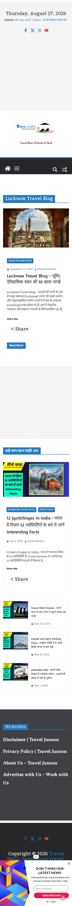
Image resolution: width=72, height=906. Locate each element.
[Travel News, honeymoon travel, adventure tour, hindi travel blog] (7, 168)
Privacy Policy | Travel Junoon (35, 751)
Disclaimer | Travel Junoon (31, 739)
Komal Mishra (35, 541)
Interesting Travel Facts (21, 510)
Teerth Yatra (46, 510)
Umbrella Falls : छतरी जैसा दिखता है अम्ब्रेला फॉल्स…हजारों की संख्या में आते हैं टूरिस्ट (48, 674)
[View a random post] (64, 169)
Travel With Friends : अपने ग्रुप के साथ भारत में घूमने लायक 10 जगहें (48, 612)
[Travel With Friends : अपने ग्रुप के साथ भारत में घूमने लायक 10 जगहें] (15, 614)
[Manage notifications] (63, 897)
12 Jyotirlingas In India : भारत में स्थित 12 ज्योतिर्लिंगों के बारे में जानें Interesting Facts (36, 525)
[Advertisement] (36, 71)
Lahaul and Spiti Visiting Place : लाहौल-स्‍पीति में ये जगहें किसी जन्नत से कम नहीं (46, 642)
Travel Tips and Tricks (20, 261)
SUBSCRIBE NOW (51, 895)
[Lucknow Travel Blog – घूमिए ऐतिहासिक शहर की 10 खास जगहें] (36, 228)
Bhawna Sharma (46, 269)
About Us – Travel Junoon (30, 762)
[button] (50, 871)
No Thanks (51, 901)
